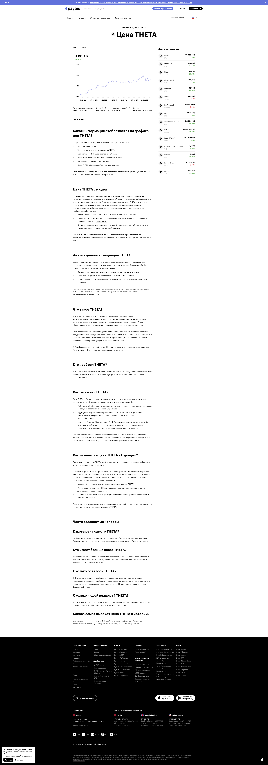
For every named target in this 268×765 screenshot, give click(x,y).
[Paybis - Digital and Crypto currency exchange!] (72, 8)
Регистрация (195, 9)
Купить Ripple (119, 660)
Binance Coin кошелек (144, 667)
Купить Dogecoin (121, 675)
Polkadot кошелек (142, 681)
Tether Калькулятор (163, 679)
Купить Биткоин (120, 649)
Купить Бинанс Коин (122, 669)
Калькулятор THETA (81, 349)
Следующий (8, 3)
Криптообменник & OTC (101, 676)
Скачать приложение (163, 9)
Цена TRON (180, 672)
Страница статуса (86, 698)
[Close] (265, 2)
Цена (134, 27)
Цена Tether (181, 675)
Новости (76, 657)
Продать (82, 18)
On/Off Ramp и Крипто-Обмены (102, 671)
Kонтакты (77, 654)
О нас (75, 649)
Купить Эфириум (120, 651)
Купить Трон (119, 672)
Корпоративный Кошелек (99, 681)
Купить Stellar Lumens (123, 666)
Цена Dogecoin (182, 669)
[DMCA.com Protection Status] (134, 761)
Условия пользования (81, 663)
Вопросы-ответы (79, 681)
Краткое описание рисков (80, 667)
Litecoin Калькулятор (163, 654)
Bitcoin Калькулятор (163, 649)
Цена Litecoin (181, 654)
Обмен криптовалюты (100, 18)
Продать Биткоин (142, 649)
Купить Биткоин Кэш (122, 663)
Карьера (76, 651)
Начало (125, 27)
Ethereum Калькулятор (164, 651)
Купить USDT (119, 654)
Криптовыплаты (99, 667)
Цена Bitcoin (181, 649)
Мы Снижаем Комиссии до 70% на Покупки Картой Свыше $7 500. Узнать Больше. (141, 2)
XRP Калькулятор (162, 657)
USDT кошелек (140, 672)
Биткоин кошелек (142, 664)
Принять (8, 760)
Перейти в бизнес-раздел (93, 8)
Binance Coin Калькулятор (160, 669)
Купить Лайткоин (121, 657)
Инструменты (177, 18)
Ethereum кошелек (142, 669)
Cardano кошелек (142, 675)
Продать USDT (140, 651)
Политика (19, 760)
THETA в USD (101, 221)
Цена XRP (180, 657)
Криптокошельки (123, 18)
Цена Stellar (181, 663)
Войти (182, 9)
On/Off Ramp (98, 664)
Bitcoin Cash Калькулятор (160, 661)
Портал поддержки (80, 678)
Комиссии (77, 687)
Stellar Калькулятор (163, 665)
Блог (75, 684)
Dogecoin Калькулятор (164, 673)
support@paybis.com (81, 725)
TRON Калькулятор (163, 676)
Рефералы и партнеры (82, 660)
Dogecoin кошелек (142, 678)
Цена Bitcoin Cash (183, 660)
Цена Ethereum (182, 651)
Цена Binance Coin (183, 666)
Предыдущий (2, 3)
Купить (70, 18)
